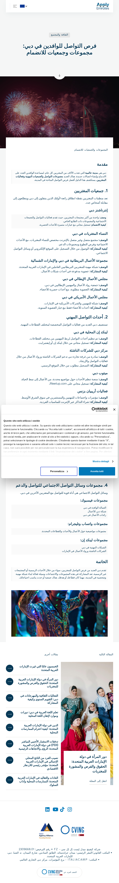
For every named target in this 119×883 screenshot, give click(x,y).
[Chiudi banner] (114, 409)
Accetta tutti (97, 471)
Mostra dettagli (101, 461)
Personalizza (57, 471)
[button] (24, 6)
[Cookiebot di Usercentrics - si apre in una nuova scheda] (94, 409)
